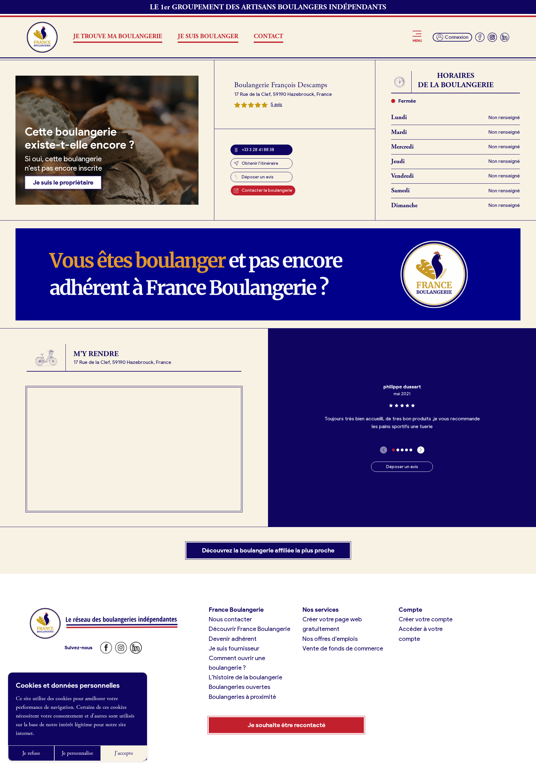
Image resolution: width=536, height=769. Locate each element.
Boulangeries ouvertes (239, 687)
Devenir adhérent (233, 638)
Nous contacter (230, 619)
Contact (268, 36)
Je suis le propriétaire (63, 182)
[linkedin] (504, 37)
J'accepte (123, 753)
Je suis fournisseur (234, 648)
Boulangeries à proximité (242, 696)
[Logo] (42, 37)
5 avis (276, 104)
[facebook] (480, 37)
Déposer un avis (258, 177)
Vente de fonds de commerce (342, 648)
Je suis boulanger (208, 36)
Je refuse (31, 753)
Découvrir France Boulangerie (249, 629)
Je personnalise (77, 753)
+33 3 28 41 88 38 (258, 149)
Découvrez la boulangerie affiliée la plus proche (268, 550)
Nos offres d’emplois (330, 638)
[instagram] (492, 37)
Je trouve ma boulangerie (117, 36)
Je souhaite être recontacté (286, 725)
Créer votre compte (426, 619)
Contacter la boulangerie (267, 190)
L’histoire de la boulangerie (245, 677)
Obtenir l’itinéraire (260, 163)
